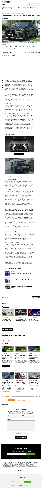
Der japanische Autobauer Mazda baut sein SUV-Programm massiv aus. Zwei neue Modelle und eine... (20, 325)
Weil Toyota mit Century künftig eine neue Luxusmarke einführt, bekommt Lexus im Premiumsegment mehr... (21, 361)
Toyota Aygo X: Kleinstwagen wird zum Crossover (33, 320)
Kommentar (8, 419)
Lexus (20, 80)
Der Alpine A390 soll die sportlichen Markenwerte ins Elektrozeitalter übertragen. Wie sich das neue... (7, 388)
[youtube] (18, 470)
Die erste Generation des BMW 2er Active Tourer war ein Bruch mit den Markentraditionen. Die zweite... (7, 325)
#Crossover (7, 307)
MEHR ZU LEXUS (5, 366)
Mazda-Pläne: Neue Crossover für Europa (21, 319)
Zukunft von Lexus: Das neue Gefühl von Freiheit (20, 357)
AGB (17, 485)
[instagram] (21, 470)
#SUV (20, 317)
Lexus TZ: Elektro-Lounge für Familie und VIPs (7, 357)
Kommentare (5, 52)
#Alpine (7, 380)
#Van (7, 317)
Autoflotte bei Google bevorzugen (33, 52)
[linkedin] (23, 470)
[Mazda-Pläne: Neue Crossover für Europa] (21, 312)
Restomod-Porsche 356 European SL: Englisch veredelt (33, 384)
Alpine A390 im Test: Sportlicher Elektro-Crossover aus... (7, 384)
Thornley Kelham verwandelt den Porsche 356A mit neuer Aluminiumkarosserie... (33, 388)
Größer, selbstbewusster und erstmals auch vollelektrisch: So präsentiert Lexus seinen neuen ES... (34, 361)
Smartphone (11, 120)
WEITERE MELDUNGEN (7, 329)
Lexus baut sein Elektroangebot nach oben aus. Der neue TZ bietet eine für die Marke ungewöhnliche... (7, 361)
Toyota (23, 85)
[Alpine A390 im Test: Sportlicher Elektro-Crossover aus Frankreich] (7, 375)
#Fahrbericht (21, 335)
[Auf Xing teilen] (2, 87)
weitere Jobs (11, 400)
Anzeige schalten (21, 400)
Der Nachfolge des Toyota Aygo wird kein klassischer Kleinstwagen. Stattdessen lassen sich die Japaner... (34, 325)
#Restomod (35, 380)
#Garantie (21, 380)
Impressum (13, 485)
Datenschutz (21, 485)
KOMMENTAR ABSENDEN (21, 437)
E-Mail (8, 415)
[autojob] (38, 396)
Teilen (12, 52)
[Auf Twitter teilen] (2, 82)
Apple (15, 119)
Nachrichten (7, 13)
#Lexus (15, 335)
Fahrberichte (12, 13)
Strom (16, 122)
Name (23, 415)
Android (22, 119)
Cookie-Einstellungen (27, 485)
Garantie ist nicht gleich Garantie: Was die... (20, 384)
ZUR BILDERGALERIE (19, 154)
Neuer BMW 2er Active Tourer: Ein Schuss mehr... (6, 320)
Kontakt (20, 481)
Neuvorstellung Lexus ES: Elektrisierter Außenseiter (34, 357)
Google (23, 124)
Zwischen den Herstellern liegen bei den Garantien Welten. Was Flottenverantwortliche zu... (20, 388)
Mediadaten (14, 481)
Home (3, 13)
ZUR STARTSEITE (36, 297)
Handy (28, 128)
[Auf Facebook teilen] (2, 80)
